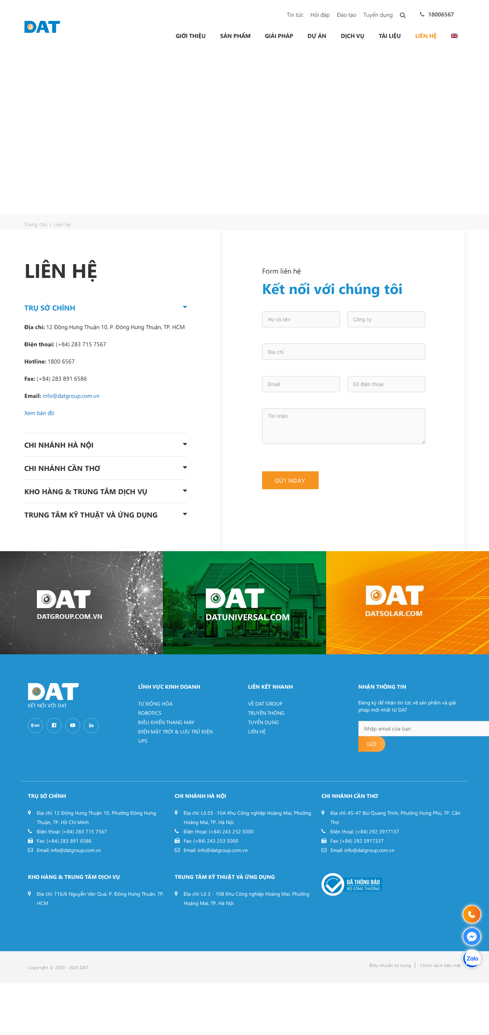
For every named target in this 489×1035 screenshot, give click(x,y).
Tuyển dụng (378, 14)
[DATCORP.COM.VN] (81, 602)
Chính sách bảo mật (440, 965)
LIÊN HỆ (257, 731)
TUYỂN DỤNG (263, 722)
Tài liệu (390, 36)
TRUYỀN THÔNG (266, 712)
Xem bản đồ (39, 413)
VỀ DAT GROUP (265, 703)
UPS (142, 740)
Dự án (317, 36)
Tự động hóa (155, 703)
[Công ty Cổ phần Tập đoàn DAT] (42, 26)
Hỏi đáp (320, 14)
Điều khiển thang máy (166, 722)
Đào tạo (346, 14)
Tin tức (295, 14)
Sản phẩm (235, 36)
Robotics (149, 712)
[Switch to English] (454, 36)
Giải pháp (279, 36)
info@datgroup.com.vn (71, 395)
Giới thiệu (191, 36)
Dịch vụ (352, 36)
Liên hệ (426, 36)
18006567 (441, 14)
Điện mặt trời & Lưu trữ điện (175, 731)
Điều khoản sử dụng (390, 965)
